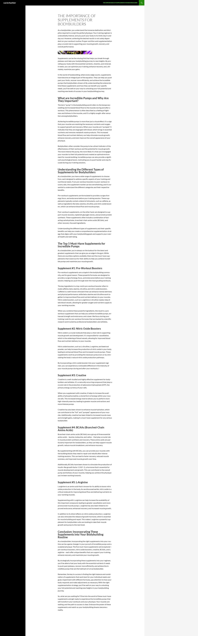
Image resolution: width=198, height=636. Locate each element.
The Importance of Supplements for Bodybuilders (120, 2)
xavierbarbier (9, 2)
